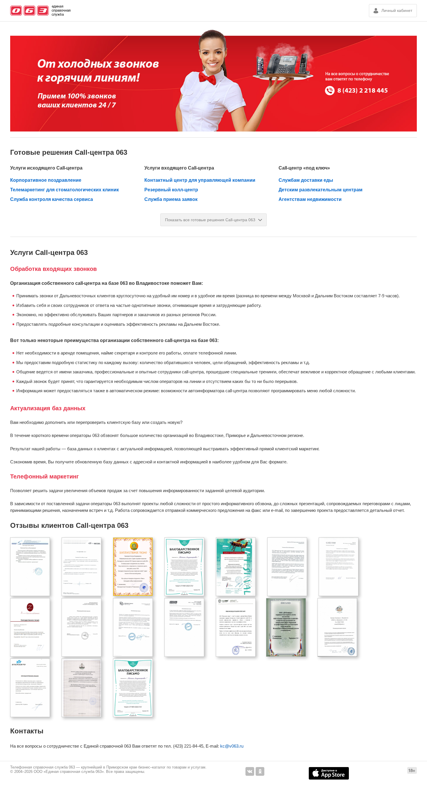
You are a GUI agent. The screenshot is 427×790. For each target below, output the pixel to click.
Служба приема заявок (171, 199)
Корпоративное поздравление (45, 180)
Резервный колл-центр (171, 189)
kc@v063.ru (231, 746)
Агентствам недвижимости (310, 199)
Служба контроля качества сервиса (51, 199)
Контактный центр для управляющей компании (199, 180)
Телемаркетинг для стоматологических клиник (64, 189)
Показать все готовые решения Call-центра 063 (210, 219)
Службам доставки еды (306, 180)
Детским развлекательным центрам (321, 189)
